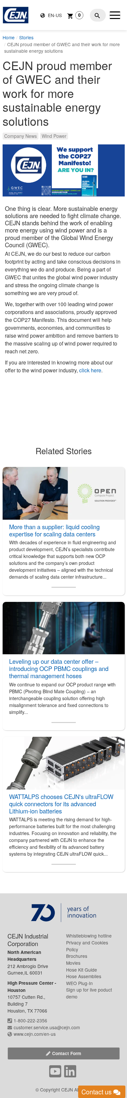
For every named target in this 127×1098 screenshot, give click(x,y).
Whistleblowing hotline (89, 935)
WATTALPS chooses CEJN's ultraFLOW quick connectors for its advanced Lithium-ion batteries (61, 803)
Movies (73, 962)
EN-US (54, 15)
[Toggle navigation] (114, 15)
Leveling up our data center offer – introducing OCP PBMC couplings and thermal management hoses (58, 668)
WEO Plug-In (79, 983)
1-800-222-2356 (30, 1020)
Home (9, 37)
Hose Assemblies (83, 976)
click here (90, 370)
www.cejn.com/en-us (35, 1034)
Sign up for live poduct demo (89, 993)
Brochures (76, 956)
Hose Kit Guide (81, 969)
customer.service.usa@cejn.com (47, 1027)
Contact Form (66, 1053)
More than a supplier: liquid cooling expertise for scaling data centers (54, 530)
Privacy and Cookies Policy (87, 946)
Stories (26, 37)
